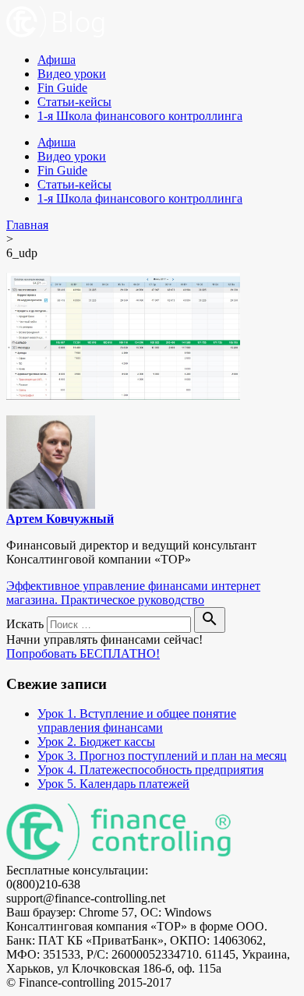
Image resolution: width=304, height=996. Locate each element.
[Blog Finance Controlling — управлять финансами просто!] (55, 33)
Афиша (56, 59)
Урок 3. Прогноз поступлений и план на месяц (162, 755)
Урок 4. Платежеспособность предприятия (150, 769)
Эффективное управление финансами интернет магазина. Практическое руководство (133, 592)
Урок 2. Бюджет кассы (96, 741)
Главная (27, 224)
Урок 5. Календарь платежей (113, 783)
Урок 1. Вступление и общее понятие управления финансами (136, 720)
